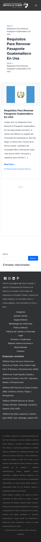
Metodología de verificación (20, 324)
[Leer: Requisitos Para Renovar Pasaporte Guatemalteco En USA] (20, 94)
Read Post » (9, 164)
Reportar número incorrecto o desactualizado (20, 345)
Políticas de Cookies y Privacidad (20, 331)
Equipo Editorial (20, 320)
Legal (20, 335)
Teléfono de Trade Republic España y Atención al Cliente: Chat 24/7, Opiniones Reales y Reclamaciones (20, 378)
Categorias (20, 312)
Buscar (5, 254)
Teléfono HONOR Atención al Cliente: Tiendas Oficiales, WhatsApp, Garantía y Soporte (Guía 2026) (20, 405)
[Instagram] (9, 278)
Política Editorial (20, 328)
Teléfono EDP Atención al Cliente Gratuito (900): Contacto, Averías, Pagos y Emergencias (20, 392)
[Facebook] (5, 278)
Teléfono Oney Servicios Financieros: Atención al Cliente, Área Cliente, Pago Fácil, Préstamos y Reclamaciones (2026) (20, 365)
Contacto (20, 351)
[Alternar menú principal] (36, 5)
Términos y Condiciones (20, 339)
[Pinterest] (17, 278)
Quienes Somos (20, 316)
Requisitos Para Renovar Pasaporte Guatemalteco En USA (18, 114)
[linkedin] (13, 278)
